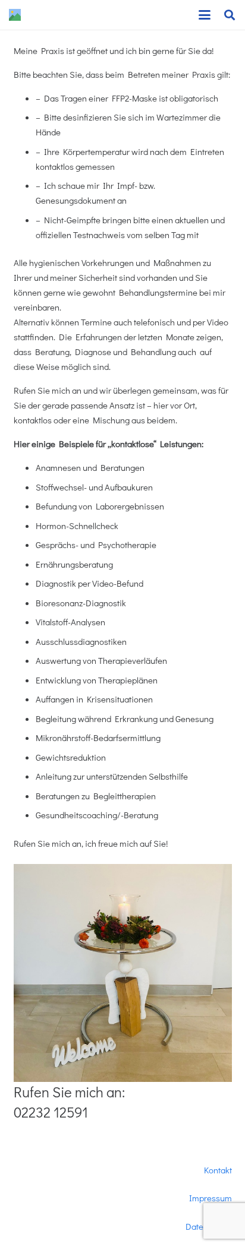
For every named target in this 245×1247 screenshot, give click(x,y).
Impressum (210, 1198)
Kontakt (218, 1170)
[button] (204, 15)
